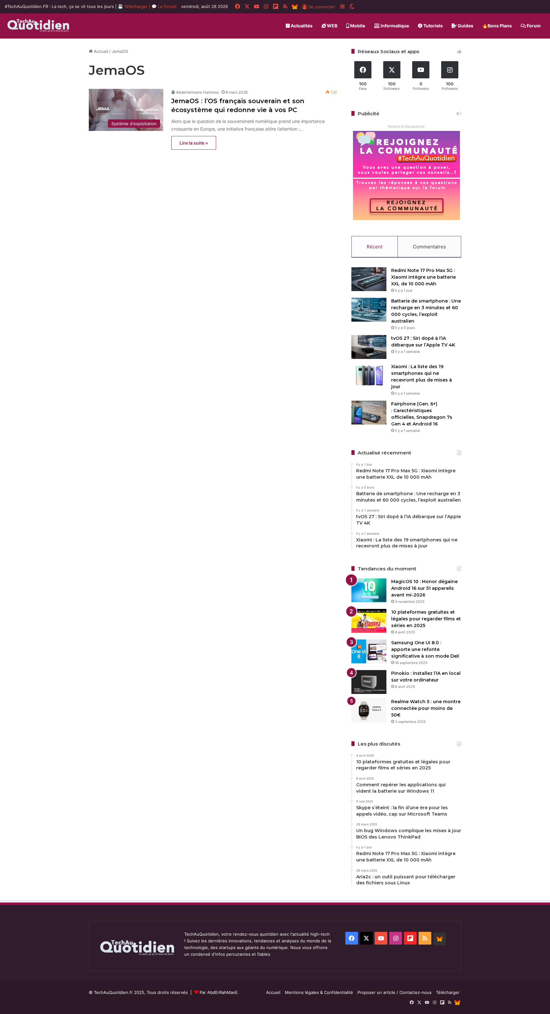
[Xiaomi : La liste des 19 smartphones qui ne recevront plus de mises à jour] (368, 375)
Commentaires (429, 247)
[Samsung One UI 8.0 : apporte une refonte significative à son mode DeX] (368, 651)
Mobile (357, 25)
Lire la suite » (194, 143)
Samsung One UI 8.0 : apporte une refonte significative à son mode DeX (425, 649)
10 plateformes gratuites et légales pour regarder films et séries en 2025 (426, 618)
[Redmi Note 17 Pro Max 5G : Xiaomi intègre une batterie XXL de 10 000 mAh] (368, 279)
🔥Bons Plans (497, 25)
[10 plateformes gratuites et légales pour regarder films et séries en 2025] (368, 621)
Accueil (100, 51)
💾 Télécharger (133, 6)
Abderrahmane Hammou (197, 92)
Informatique (394, 25)
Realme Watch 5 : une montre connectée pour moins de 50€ (426, 708)
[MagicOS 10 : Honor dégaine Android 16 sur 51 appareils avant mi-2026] (368, 590)
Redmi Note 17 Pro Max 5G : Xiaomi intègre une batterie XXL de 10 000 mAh (423, 277)
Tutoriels (432, 25)
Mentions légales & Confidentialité (319, 992)
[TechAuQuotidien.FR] (38, 26)
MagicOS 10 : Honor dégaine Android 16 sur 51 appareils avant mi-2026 (424, 588)
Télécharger (448, 992)
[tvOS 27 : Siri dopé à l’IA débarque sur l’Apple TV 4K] (368, 347)
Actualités (301, 25)
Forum (533, 25)
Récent (375, 247)
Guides (465, 25)
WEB (331, 25)
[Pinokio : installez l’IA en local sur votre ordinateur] (368, 682)
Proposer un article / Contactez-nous (394, 992)
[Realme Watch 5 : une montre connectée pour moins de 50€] (368, 710)
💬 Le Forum (164, 6)
